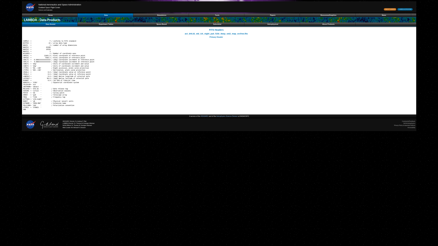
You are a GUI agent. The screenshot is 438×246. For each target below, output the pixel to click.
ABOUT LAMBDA (390, 9)
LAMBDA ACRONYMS (405, 9)
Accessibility (411, 127)
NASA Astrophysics (409, 123)
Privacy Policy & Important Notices (404, 125)
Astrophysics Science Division (227, 116)
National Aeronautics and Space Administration (59, 5)
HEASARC (204, 116)
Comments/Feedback (408, 121)
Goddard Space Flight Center (49, 7)
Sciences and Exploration (45, 10)
